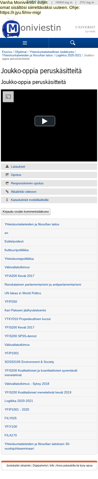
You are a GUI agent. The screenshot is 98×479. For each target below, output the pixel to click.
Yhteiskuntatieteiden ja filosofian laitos (27, 55)
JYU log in (87, 2)
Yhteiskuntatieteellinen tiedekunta (51, 52)
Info (52, 465)
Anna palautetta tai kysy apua (74, 465)
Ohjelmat (21, 52)
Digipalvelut (40, 465)
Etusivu (7, 52)
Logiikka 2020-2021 (68, 55)
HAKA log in (64, 2)
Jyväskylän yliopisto (18, 465)
